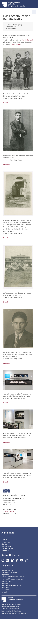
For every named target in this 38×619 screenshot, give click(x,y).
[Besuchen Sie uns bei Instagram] (3, 561)
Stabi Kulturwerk (27, 40)
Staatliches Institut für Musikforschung (15, 613)
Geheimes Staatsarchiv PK (10, 609)
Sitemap (4, 544)
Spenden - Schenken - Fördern (12, 585)
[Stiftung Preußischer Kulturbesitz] (13, 599)
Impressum (5, 551)
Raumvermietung (7, 581)
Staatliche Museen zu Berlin (11, 604)
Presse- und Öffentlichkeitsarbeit (13, 577)
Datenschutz (6, 542)
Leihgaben (5, 590)
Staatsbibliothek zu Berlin (10, 607)
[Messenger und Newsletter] (26, 561)
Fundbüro (5, 592)
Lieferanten (5, 587)
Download (6, 103)
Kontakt (4, 540)
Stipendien (5, 575)
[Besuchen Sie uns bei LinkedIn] (7, 561)
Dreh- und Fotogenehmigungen (13, 579)
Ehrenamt (5, 583)
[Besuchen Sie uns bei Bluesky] (12, 561)
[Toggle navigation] (33, 4)
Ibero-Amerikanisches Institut (12, 611)
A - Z (3, 538)
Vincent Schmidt (8, 511)
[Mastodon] (17, 561)
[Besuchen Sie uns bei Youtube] (21, 561)
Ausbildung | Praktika (9, 572)
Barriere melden (7, 548)
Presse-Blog (16, 44)
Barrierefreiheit (7, 546)
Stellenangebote (7, 570)
